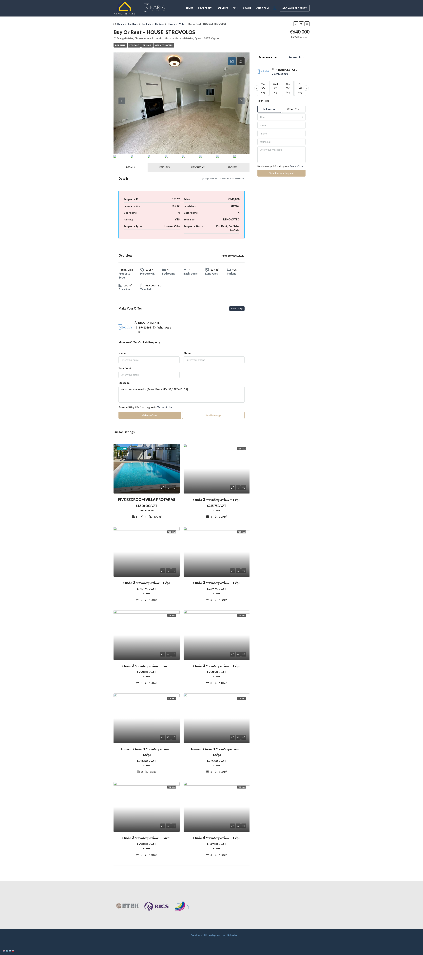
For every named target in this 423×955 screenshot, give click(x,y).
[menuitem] (274, 8)
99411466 (145, 327)
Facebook (196, 935)
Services (222, 8)
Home (189, 8)
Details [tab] (130, 167)
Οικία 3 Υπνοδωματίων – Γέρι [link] (216, 499)
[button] (295, 23)
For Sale (146, 24)
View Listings (237, 308)
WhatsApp (164, 327)
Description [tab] (198, 167)
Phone (187, 353)
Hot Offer (171, 449)
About (247, 8)
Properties (205, 8)
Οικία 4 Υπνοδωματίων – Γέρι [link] (216, 838)
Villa (181, 24)
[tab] (232, 61)
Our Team (262, 8)
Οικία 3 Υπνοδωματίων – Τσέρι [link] (146, 666)
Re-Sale (159, 24)
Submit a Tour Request (281, 173)
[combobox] (281, 117)
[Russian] (12, 950)
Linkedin (231, 935)
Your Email (124, 367)
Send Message (213, 415)
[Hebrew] (9, 950)
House (171, 24)
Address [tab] (232, 167)
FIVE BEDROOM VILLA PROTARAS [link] (146, 499)
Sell (235, 8)
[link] (147, 469)
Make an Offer (150, 415)
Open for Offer (164, 45)
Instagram (214, 935)
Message (124, 382)
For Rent (133, 24)
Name (122, 353)
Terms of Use (164, 407)
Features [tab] (164, 167)
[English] (3, 950)
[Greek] (6, 950)
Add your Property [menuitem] (294, 8)
